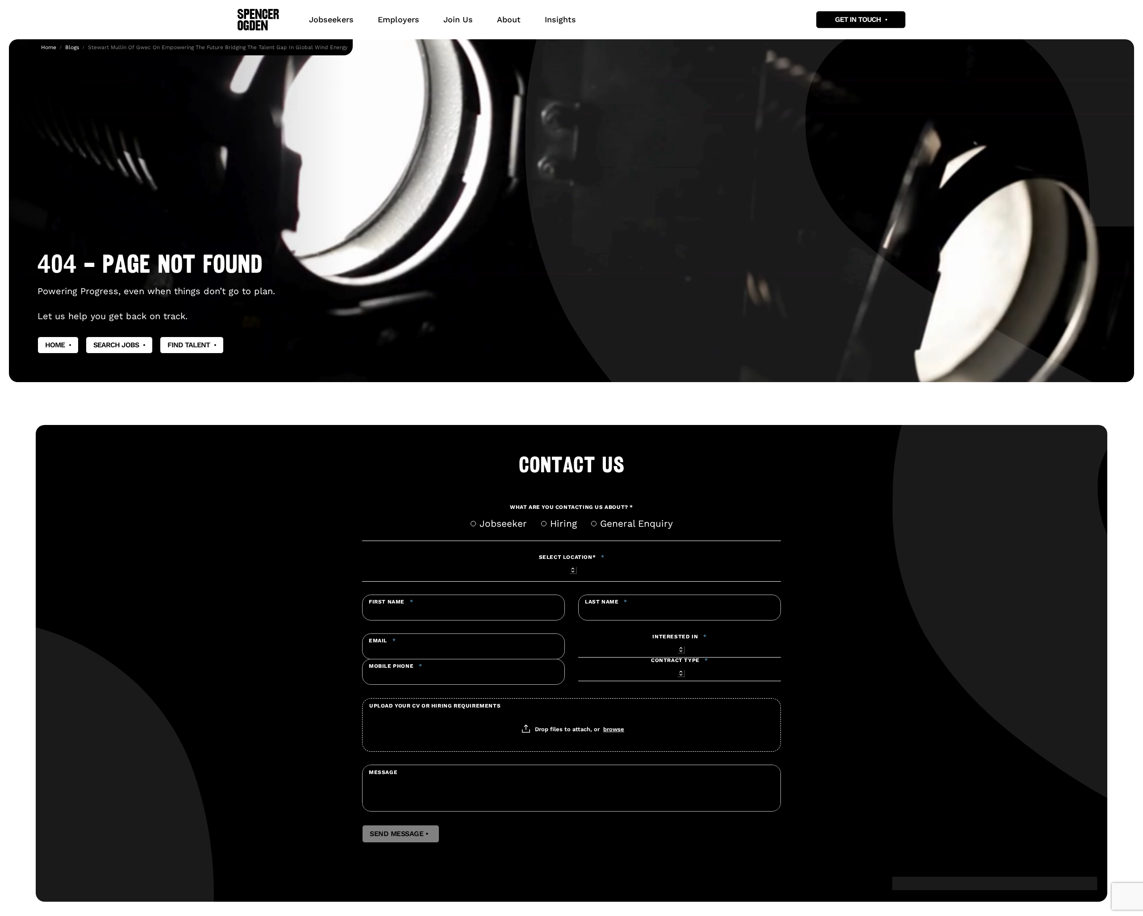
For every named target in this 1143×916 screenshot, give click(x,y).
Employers (398, 19)
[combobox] (571, 568)
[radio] (473, 523)
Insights (560, 19)
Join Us (458, 19)
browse (613, 729)
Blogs (72, 47)
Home (48, 47)
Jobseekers (331, 19)
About (509, 19)
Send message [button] (400, 834)
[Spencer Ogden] (258, 19)
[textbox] (463, 607)
